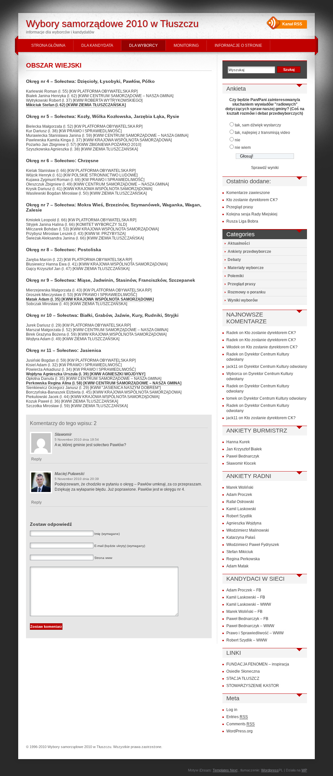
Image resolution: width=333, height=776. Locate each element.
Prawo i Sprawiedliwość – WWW (255, 633)
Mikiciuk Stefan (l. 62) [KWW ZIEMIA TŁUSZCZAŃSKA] (76, 105)
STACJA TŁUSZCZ (242, 678)
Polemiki (236, 276)
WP (304, 770)
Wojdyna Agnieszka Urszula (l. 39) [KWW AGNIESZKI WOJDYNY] (85, 374)
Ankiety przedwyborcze (249, 251)
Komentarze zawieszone (248, 192)
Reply (36, 459)
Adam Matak (237, 566)
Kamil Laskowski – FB (245, 597)
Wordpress (270, 770)
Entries (237, 717)
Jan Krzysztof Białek (244, 449)
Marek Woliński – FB (244, 611)
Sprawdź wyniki (265, 167)
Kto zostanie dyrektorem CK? (252, 200)
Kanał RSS (292, 24)
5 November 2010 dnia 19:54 (77, 439)
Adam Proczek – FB (243, 590)
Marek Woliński (239, 487)
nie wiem (243, 147)
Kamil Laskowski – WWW (248, 604)
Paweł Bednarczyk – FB (247, 618)
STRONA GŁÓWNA (48, 45)
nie (237, 140)
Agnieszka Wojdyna (243, 523)
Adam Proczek (239, 494)
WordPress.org (239, 731)
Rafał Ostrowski (240, 501)
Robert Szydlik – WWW (246, 640)
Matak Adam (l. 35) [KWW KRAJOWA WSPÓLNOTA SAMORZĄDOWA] (90, 299)
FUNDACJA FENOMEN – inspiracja (257, 664)
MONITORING (186, 45)
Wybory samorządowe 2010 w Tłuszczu (112, 23)
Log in (231, 709)
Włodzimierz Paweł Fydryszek (252, 544)
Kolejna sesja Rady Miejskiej (251, 214)
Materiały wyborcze (246, 267)
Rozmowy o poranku (246, 292)
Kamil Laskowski (241, 509)
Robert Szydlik (239, 516)
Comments (240, 724)
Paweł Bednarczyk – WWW (250, 626)
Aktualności (239, 243)
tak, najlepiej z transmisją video (262, 132)
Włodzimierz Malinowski (247, 530)
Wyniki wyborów (243, 300)
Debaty (234, 259)
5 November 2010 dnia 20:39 (77, 479)
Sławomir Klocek (241, 463)
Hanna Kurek (238, 442)
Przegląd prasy (239, 207)
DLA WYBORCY (143, 45)
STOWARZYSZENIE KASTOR (252, 685)
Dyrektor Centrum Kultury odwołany (275, 366)
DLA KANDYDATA (97, 45)
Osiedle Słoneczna (243, 671)
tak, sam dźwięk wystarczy (258, 125)
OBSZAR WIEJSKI (54, 65)
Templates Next (225, 770)
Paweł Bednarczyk (242, 456)
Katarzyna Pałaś (240, 537)
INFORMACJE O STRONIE (238, 45)
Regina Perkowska (243, 559)
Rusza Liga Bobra (242, 221)
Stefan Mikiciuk (239, 552)
